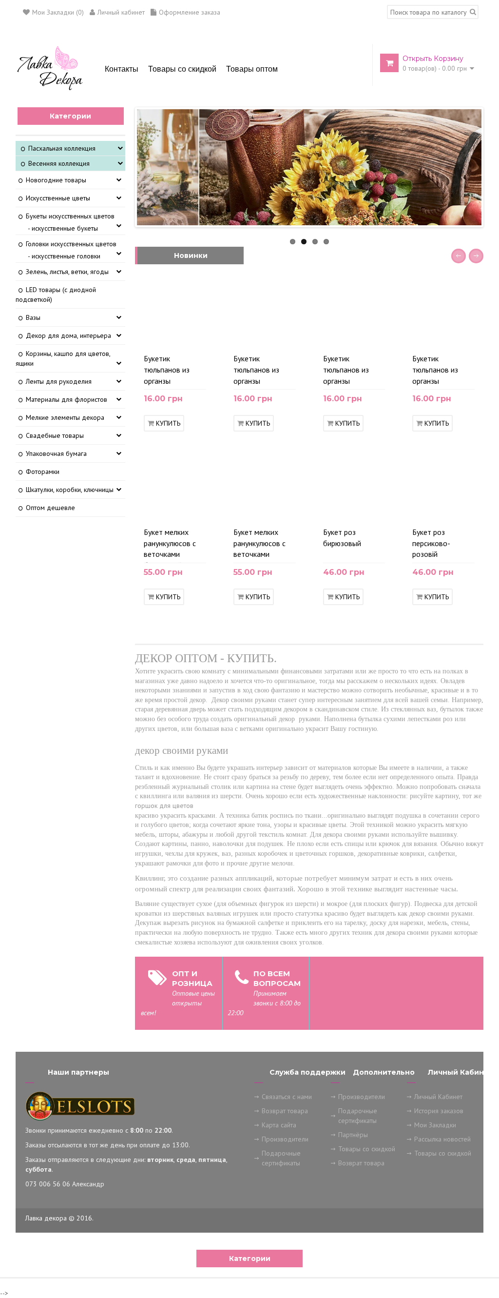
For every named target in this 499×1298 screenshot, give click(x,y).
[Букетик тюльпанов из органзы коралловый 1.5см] (390, 339)
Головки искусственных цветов (71, 243)
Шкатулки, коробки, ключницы (70, 489)
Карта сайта (279, 1125)
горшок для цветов (164, 805)
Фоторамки (42, 471)
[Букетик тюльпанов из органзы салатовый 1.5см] (211, 339)
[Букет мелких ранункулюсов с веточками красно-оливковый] (301, 512)
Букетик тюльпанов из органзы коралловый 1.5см (353, 372)
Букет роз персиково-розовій (431, 543)
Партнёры (353, 1134)
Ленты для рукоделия (59, 381)
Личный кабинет (121, 12)
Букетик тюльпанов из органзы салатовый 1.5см (172, 372)
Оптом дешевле (50, 507)
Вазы (33, 317)
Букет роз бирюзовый (342, 537)
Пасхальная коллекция (62, 148)
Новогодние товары (56, 180)
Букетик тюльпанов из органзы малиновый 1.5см (441, 372)
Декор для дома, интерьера (68, 335)
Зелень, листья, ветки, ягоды (67, 271)
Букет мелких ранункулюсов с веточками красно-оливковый (259, 545)
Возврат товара (285, 1110)
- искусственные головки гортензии (64, 261)
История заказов (438, 1110)
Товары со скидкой (366, 1148)
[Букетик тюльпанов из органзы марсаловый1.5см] (301, 339)
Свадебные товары (55, 435)
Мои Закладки (435, 1125)
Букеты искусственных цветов (70, 216)
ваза (227, 728)
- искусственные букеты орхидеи (63, 233)
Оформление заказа (189, 12)
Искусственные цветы (58, 198)
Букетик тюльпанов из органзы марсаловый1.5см (263, 372)
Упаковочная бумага (56, 453)
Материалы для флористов (66, 399)
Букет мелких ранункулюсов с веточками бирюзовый (170, 545)
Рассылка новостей (442, 1139)
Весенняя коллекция (59, 163)
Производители (285, 1139)
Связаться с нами (287, 1096)
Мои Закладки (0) (58, 12)
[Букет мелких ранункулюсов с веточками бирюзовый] (211, 512)
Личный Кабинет (438, 1096)
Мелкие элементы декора (65, 417)
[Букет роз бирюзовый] (390, 512)
